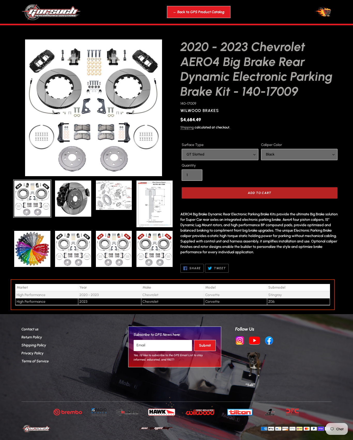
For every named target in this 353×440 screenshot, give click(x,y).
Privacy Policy (32, 353)
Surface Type (193, 145)
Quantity (189, 165)
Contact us (30, 329)
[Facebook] (269, 341)
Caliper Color (271, 145)
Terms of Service (35, 361)
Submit (205, 345)
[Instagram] (239, 341)
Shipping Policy (33, 345)
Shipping (187, 127)
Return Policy (31, 337)
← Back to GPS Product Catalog (199, 12)
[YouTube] (254, 341)
